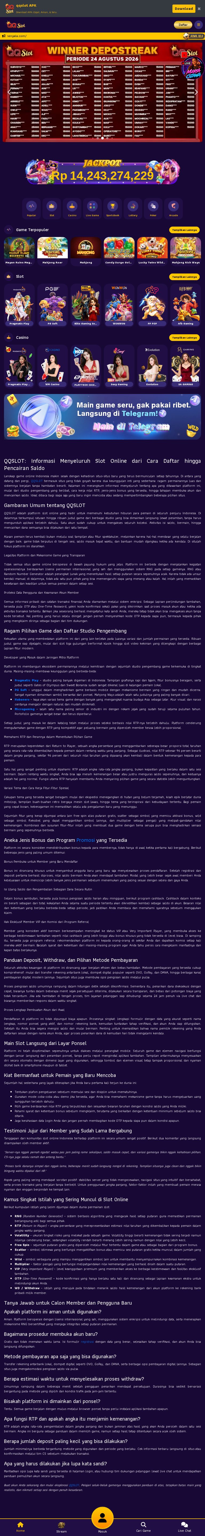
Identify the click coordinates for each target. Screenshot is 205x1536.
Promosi (86, 840)
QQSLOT (37, 480)
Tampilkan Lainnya (184, 230)
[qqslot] (14, 25)
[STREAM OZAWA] (193, 67)
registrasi (87, 1341)
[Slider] (102, 91)
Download (184, 8)
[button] (196, 92)
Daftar (183, 24)
